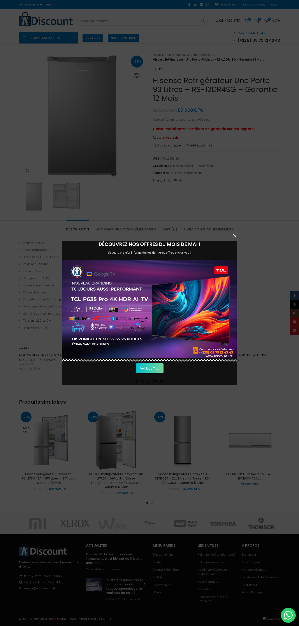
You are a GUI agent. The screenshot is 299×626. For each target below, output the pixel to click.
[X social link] (142, 381)
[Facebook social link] (136, 381)
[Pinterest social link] (161, 381)
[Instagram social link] (148, 381)
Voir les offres (149, 368)
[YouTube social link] (155, 381)
